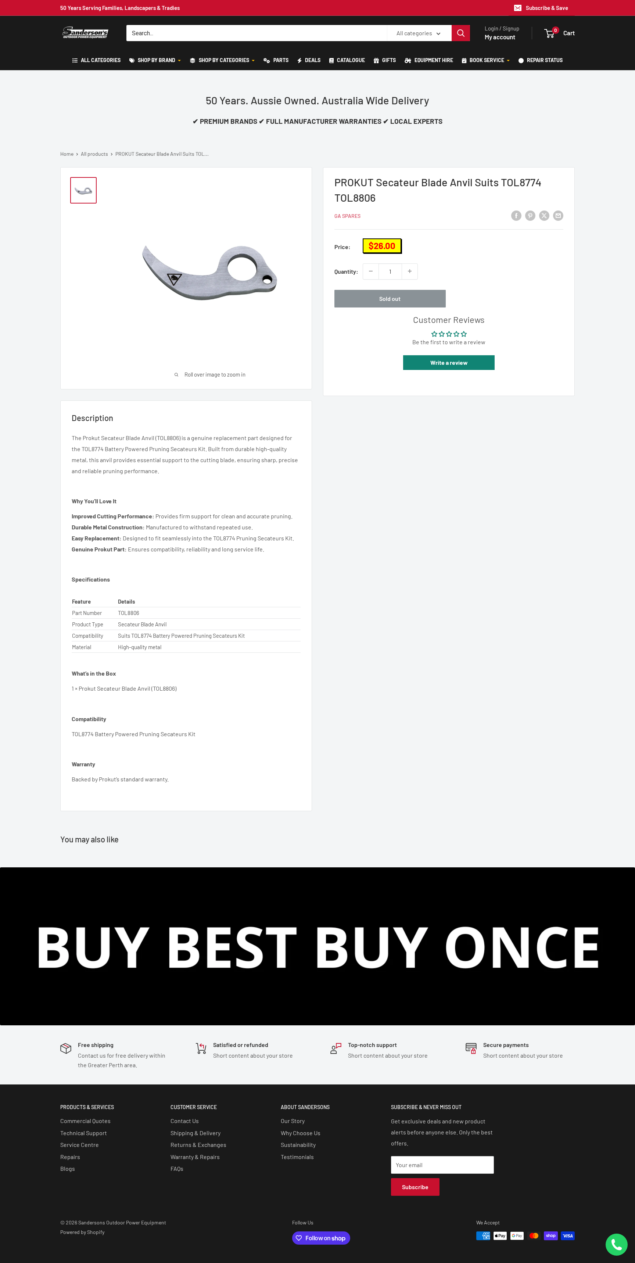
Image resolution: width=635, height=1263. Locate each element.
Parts (280, 60)
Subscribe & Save (547, 7)
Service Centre (79, 1144)
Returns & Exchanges (198, 1144)
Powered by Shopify (82, 1232)
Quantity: (346, 270)
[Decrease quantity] (371, 271)
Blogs (67, 1168)
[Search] (461, 33)
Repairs (70, 1156)
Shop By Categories (224, 60)
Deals (312, 60)
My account (500, 36)
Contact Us (185, 1120)
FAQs (177, 1168)
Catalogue (350, 60)
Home (66, 154)
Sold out (390, 298)
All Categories (100, 60)
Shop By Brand (156, 60)
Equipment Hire (433, 60)
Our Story (293, 1120)
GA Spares (347, 216)
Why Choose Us (300, 1132)
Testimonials (297, 1156)
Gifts (388, 60)
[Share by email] (558, 215)
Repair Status (544, 60)
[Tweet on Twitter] (544, 215)
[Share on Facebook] (516, 215)
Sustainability (298, 1144)
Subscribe (415, 1186)
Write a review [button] (449, 362)
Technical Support (83, 1132)
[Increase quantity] (409, 271)
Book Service (487, 60)
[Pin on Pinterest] (530, 215)
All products (94, 154)
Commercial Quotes (85, 1120)
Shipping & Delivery (195, 1132)
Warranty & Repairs (195, 1156)
